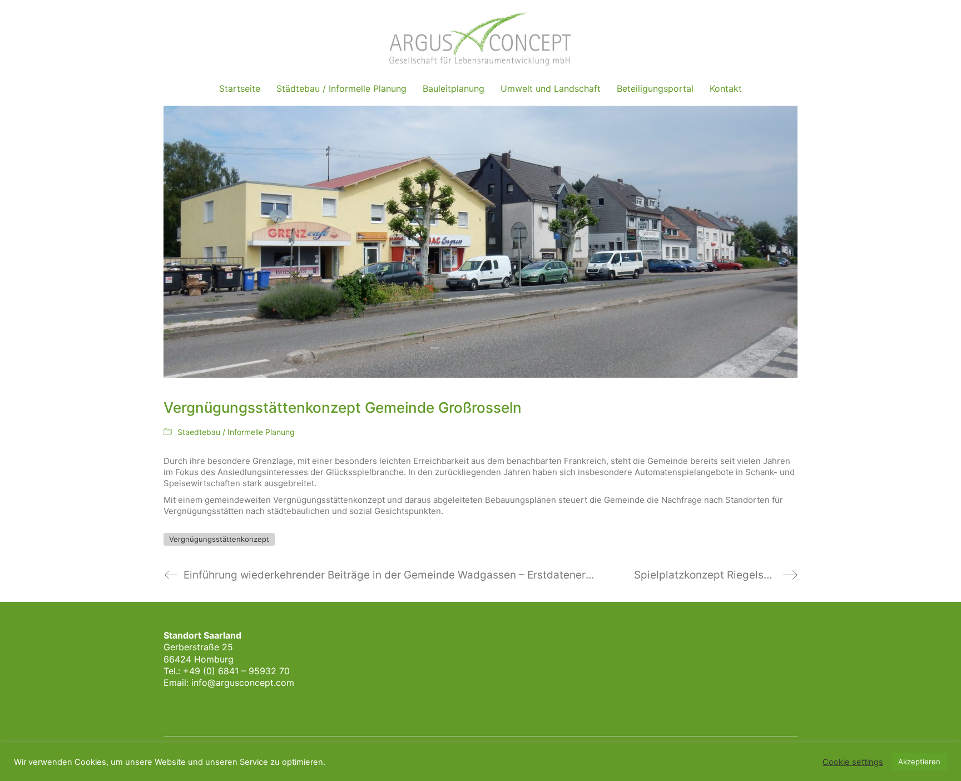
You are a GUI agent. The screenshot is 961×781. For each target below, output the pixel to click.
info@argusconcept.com (242, 682)
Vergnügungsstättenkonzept (219, 539)
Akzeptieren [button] (919, 761)
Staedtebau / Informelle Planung (236, 432)
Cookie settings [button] (853, 762)
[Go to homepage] (480, 38)
